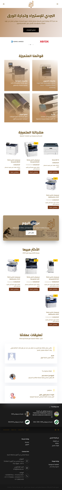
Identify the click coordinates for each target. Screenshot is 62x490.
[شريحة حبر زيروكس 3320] (27, 414)
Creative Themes (11, 487)
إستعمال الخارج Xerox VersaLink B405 (33, 161)
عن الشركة (56, 441)
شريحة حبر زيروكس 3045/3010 (15, 422)
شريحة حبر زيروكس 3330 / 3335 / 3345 (42, 422)
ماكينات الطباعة (21, 80)
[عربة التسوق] (3, 4)
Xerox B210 (55, 160)
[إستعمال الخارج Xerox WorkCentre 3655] (51, 301)
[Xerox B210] (51, 149)
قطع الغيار (23, 114)
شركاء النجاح (55, 445)
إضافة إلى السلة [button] (53, 172)
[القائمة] (57, 4)
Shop (27, 429)
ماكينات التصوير (49, 80)
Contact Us (21, 429)
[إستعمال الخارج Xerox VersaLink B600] (12, 149)
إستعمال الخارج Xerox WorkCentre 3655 (52, 313)
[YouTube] (55, 429)
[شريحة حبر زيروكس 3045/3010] (27, 422)
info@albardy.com (18, 469)
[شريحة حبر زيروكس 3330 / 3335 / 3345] (56, 422)
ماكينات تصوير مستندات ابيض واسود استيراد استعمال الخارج (51, 285)
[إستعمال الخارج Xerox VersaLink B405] (31, 149)
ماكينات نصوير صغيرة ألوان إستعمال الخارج (32, 285)
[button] (30, 44)
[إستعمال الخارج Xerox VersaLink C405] (31, 266)
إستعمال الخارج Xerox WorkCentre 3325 (52, 196)
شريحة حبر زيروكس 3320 (17, 414)
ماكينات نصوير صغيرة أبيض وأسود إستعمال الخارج (32, 168)
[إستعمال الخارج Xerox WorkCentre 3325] (51, 184)
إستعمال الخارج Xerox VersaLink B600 (13, 161)
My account (6, 429)
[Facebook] (58, 429)
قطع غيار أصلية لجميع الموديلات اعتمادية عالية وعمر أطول (18, 117)
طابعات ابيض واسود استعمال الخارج (51, 166)
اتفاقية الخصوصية (54, 464)
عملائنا (57, 443)
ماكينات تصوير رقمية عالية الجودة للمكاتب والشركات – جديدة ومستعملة (46, 85)
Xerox (57, 165)
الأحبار (53, 114)
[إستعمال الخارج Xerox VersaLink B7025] (51, 266)
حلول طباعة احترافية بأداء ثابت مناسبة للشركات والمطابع (19, 84)
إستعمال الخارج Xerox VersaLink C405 (33, 278)
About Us (13, 429)
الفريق (27, 444)
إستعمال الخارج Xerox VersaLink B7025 (52, 278)
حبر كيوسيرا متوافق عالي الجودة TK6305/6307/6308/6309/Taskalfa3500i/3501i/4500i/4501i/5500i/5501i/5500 (42, 414)
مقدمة (27, 442)
